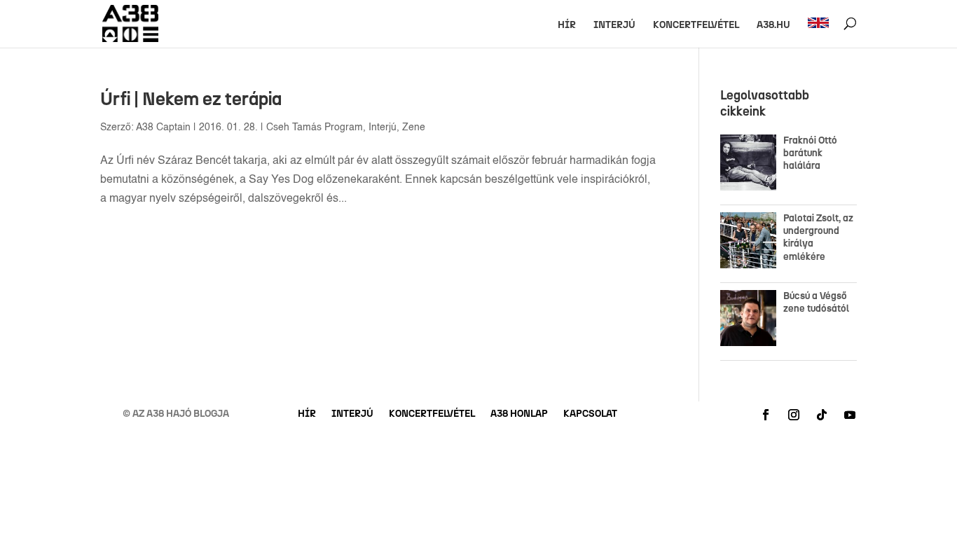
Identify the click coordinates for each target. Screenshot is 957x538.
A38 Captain (163, 127)
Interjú (614, 25)
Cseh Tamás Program (314, 127)
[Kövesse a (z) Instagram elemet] (794, 415)
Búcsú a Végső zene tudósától (818, 302)
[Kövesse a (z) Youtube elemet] (850, 415)
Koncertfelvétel (696, 25)
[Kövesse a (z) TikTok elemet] (822, 415)
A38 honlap (519, 414)
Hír (567, 25)
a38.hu (773, 25)
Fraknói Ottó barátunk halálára (810, 153)
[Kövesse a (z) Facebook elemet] (766, 415)
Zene (413, 127)
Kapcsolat (590, 414)
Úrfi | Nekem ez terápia (191, 99)
